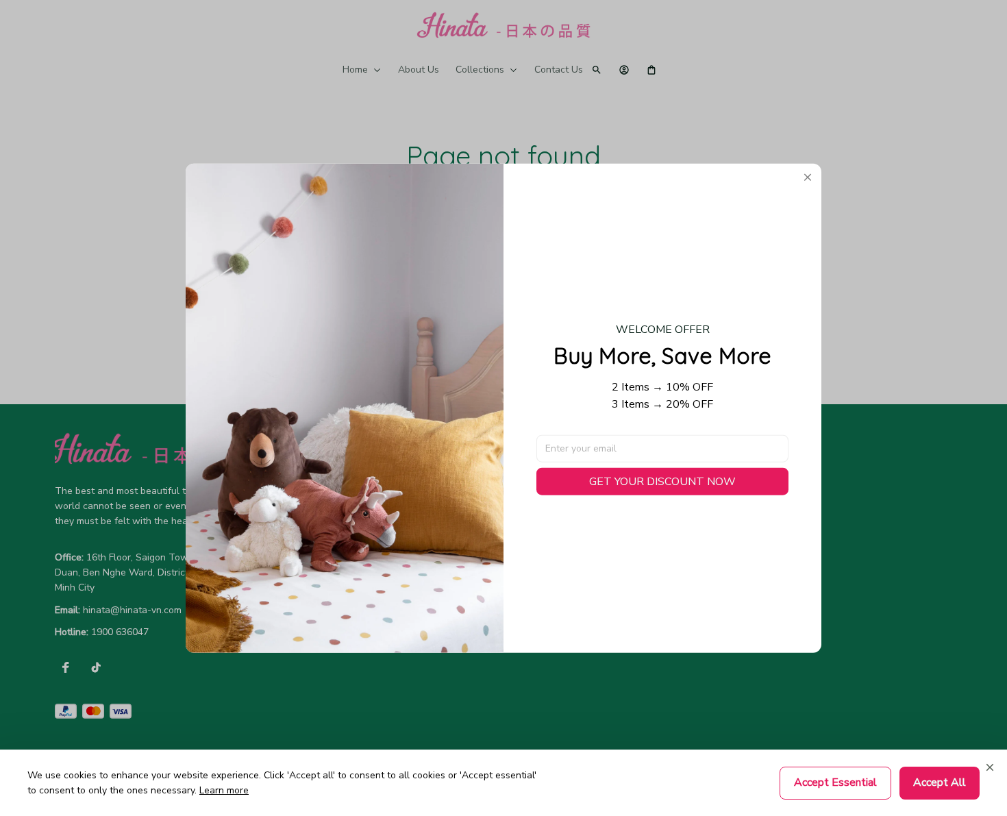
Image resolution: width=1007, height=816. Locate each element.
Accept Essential (835, 782)
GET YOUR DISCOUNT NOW (662, 481)
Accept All (939, 782)
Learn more (224, 790)
